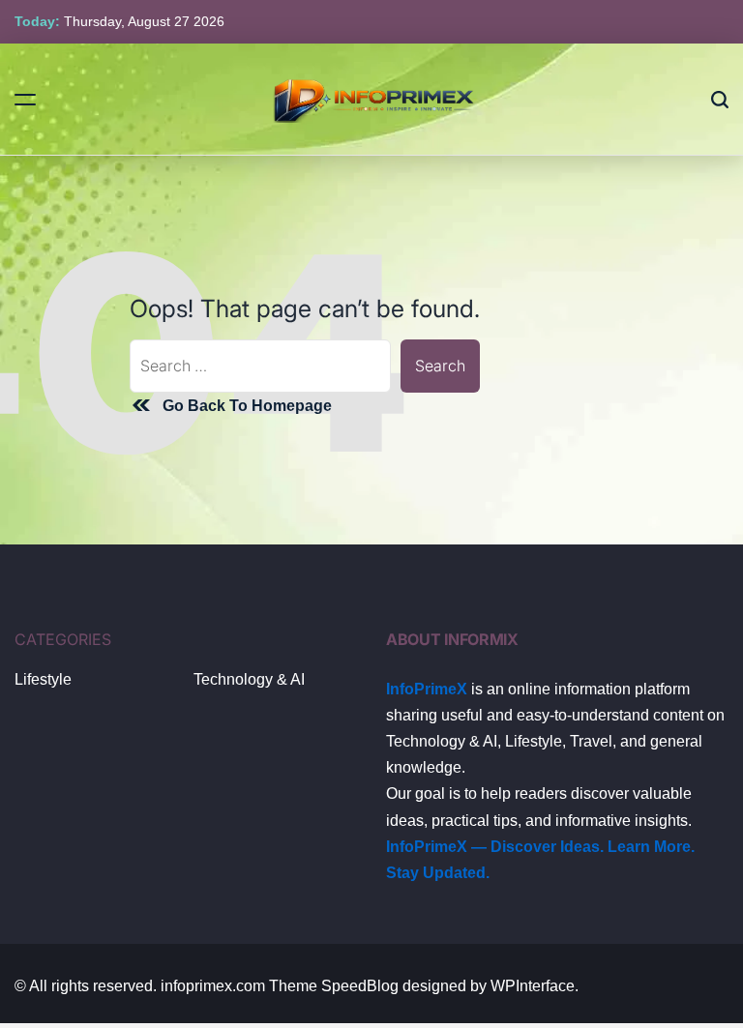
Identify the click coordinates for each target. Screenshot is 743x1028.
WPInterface (532, 986)
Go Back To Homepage (247, 405)
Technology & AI (249, 679)
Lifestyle (43, 679)
